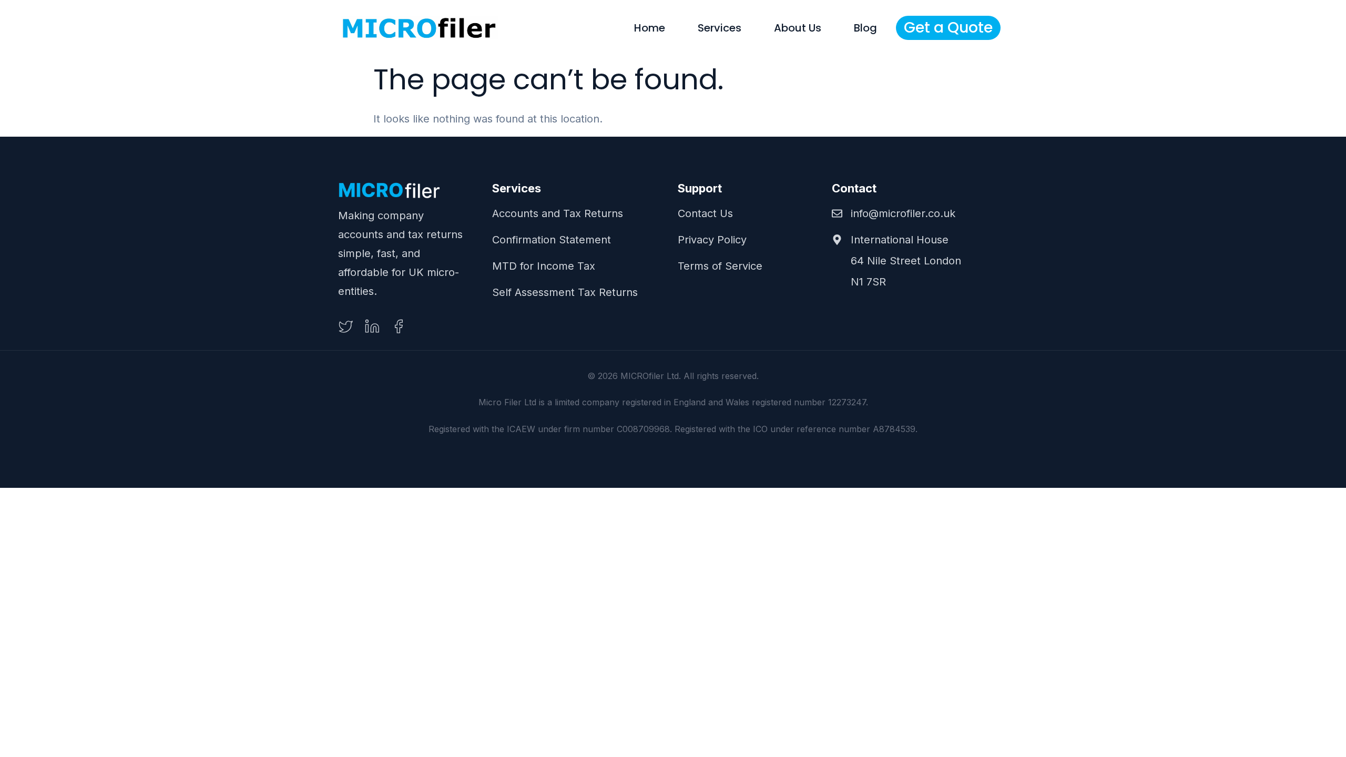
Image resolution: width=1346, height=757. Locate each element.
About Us (797, 28)
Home (649, 28)
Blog (865, 28)
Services (719, 28)
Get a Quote (948, 27)
